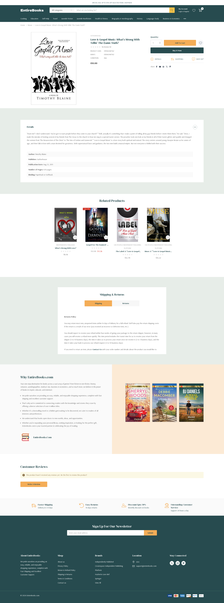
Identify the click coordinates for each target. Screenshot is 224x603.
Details (30, 127)
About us (61, 562)
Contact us (62, 583)
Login (180, 11)
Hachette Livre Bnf (102, 574)
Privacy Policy (63, 566)
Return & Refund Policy (66, 570)
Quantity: (154, 37)
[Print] (163, 67)
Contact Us (97, 349)
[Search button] (172, 10)
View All (98, 583)
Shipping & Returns (65, 574)
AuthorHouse (95, 36)
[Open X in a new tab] (172, 563)
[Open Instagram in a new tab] (178, 563)
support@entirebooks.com (146, 566)
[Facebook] (157, 67)
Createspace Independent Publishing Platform (109, 568)
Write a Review (34, 484)
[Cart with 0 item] (200, 10)
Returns (125, 303)
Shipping (98, 303)
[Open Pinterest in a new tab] (184, 563)
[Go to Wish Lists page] (194, 10)
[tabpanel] (65, 232)
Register (186, 11)
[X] (167, 67)
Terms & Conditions (65, 578)
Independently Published (104, 562)
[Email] (160, 67)
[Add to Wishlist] (201, 43)
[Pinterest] (170, 67)
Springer (98, 578)
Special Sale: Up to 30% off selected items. (112, 3)
